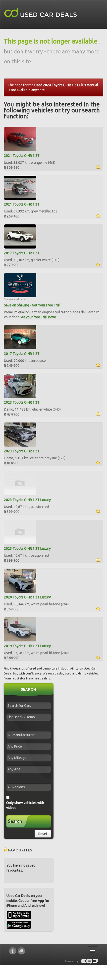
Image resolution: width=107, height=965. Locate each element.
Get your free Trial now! (38, 317)
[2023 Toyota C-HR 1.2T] (20, 385)
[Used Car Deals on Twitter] (21, 951)
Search (15, 821)
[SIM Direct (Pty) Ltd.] (95, 961)
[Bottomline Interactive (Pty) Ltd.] (84, 961)
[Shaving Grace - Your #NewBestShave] (20, 285)
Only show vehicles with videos (25, 805)
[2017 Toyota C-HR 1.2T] (20, 236)
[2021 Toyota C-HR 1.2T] (20, 139)
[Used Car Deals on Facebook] (12, 951)
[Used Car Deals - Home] (40, 13)
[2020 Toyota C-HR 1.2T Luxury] (20, 580)
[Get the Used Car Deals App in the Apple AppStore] (18, 918)
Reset (42, 834)
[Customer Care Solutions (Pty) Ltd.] (89, 961)
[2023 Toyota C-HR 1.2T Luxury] (20, 483)
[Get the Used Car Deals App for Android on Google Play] (18, 924)
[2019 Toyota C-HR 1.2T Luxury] (20, 629)
